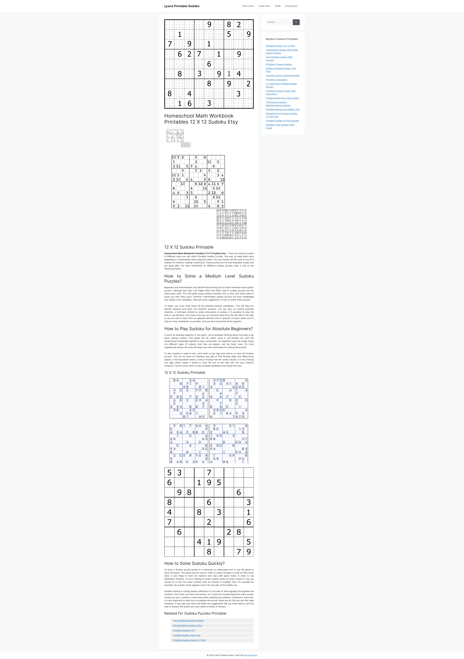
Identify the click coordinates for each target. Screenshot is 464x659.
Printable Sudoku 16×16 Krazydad (282, 121)
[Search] (296, 22)
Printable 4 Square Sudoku (279, 64)
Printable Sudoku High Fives (186, 635)
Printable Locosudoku (276, 79)
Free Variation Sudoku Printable (188, 620)
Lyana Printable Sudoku (181, 6)
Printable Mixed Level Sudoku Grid (283, 109)
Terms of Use (248, 6)
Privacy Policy (291, 6)
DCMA (277, 6)
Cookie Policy (264, 6)
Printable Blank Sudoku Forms (187, 625)
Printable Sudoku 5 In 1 (184, 630)
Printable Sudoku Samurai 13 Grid (189, 640)
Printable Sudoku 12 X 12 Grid (280, 46)
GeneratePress (250, 655)
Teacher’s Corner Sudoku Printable (282, 75)
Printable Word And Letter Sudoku (282, 98)
